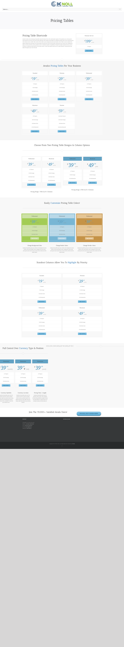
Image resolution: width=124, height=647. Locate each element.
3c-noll (73, 443)
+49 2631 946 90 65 (28, 425)
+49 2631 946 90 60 (30, 424)
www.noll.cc (29, 428)
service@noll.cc (28, 427)
